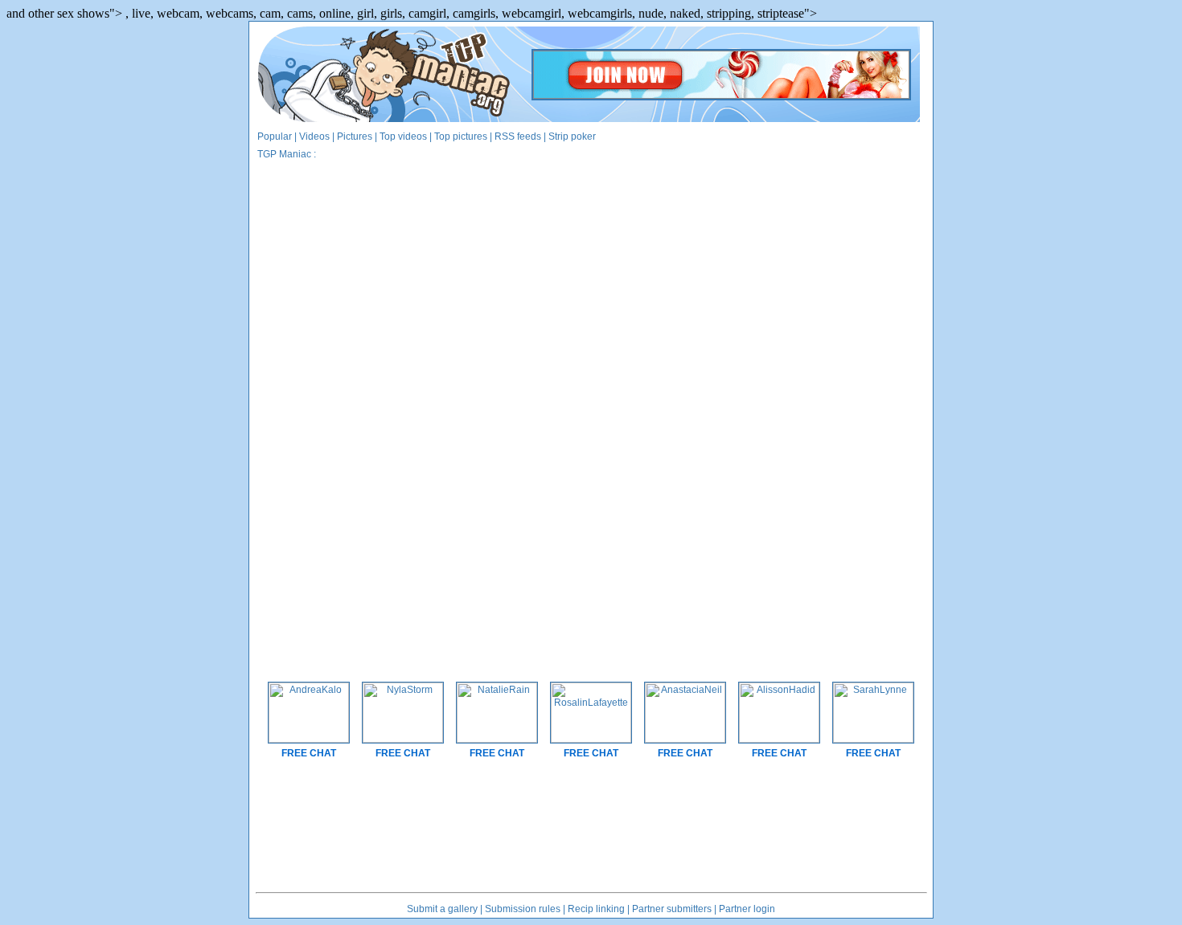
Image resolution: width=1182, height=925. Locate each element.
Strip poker (572, 136)
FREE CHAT (308, 753)
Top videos (403, 136)
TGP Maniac (284, 154)
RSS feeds (518, 136)
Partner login (747, 909)
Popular (274, 136)
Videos (314, 136)
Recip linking (596, 909)
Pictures (354, 136)
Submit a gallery (442, 909)
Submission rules (522, 909)
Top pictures (460, 136)
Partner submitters (672, 909)
